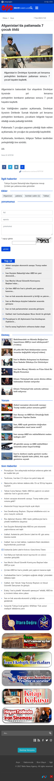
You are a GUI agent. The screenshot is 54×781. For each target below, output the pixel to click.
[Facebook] (42, 740)
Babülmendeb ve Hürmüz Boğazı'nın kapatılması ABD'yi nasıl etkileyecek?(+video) (31, 342)
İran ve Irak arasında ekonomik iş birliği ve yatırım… (28, 296)
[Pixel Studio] (50, 776)
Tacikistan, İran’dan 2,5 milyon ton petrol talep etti (24, 478)
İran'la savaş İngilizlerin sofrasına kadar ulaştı (25, 327)
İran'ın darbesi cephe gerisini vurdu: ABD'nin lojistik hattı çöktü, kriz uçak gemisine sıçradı (31, 456)
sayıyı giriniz (7, 239)
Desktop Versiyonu (27, 750)
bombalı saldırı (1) (32, 196)
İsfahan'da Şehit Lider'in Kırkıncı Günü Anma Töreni (25, 550)
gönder (6, 249)
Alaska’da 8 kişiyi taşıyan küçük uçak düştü (22, 506)
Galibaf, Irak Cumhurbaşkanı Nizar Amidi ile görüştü (28, 314)
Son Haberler (9, 466)
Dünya (5, 18)
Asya (12, 18)
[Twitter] (47, 740)
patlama (19, 196)
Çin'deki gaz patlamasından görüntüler (19, 186)
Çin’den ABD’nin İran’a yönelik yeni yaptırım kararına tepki (27, 570)
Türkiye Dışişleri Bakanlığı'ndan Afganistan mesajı (24, 183)
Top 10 (8, 261)
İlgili (51, 762)
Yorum (5, 400)
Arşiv (18, 762)
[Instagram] (51, 740)
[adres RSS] (38, 740)
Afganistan (7, 196)
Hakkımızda (28, 762)
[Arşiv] (34, 740)
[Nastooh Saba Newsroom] (43, 776)
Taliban (46, 196)
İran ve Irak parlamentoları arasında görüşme (25, 309)
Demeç (5, 335)
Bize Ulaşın (41, 762)
